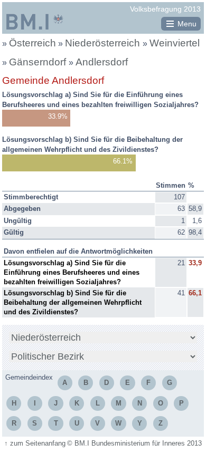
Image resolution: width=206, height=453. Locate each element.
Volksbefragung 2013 (165, 9)
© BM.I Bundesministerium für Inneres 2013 (134, 443)
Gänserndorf (39, 62)
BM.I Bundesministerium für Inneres (34, 22)
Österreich (32, 43)
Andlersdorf (102, 62)
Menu (186, 24)
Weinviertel (174, 43)
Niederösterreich (104, 43)
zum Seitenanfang (34, 443)
